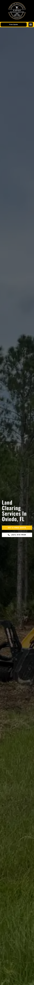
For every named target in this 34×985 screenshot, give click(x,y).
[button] (31, 24)
